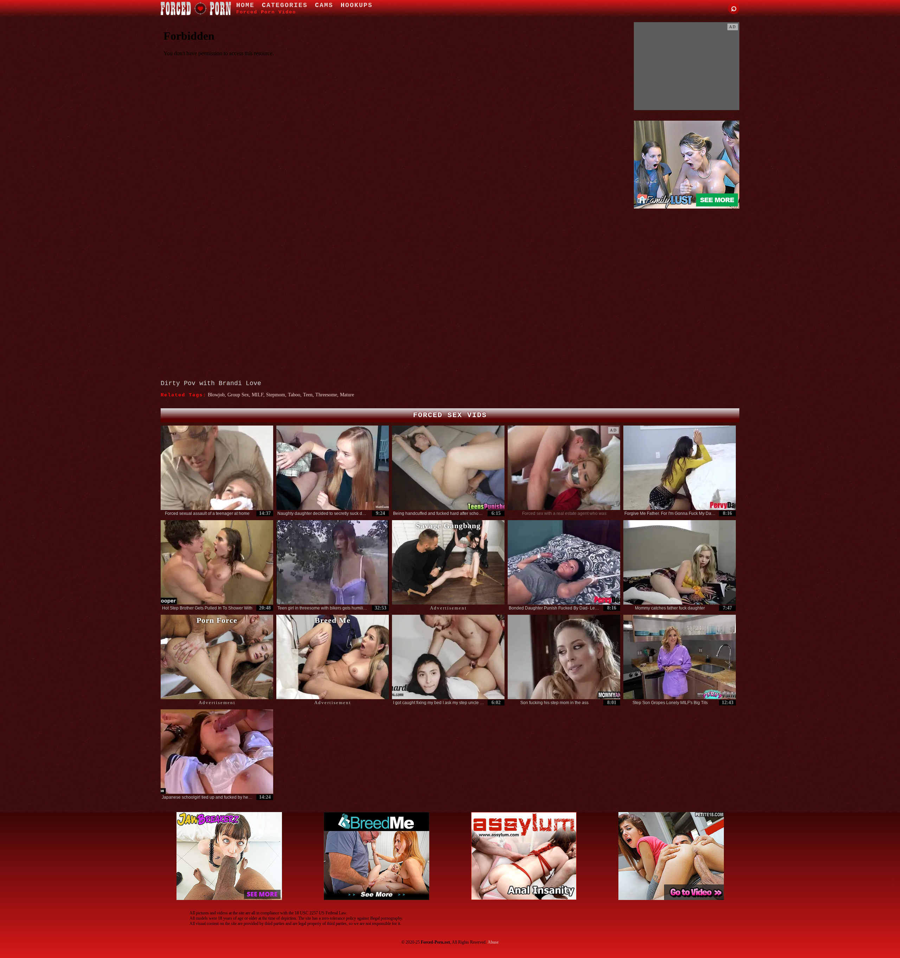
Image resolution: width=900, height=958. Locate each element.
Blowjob (216, 394)
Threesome (326, 394)
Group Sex (238, 394)
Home (245, 5)
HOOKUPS (357, 5)
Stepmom (275, 394)
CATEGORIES (285, 5)
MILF (257, 394)
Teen (308, 394)
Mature (347, 394)
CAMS (324, 5)
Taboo (294, 394)
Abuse (493, 942)
